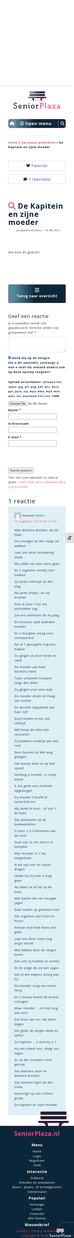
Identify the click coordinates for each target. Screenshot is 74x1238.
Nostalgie (37, 1204)
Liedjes (37, 1209)
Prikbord (37, 1178)
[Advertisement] (37, 45)
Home (13, 142)
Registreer (37, 1160)
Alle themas (37, 1218)
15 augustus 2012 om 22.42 (35, 521)
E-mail (15, 437)
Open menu (38, 123)
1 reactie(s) (39, 179)
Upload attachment (35, 388)
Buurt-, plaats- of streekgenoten (37, 1187)
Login (37, 1156)
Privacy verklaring (44, 1231)
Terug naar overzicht (37, 296)
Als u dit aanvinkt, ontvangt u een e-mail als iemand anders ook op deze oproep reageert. (36, 365)
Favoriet (39, 165)
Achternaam (18, 424)
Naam (14, 410)
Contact (22, 1231)
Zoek (37, 1165)
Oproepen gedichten (38, 142)
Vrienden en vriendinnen (37, 1182)
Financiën (37, 1214)
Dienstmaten (37, 1192)
